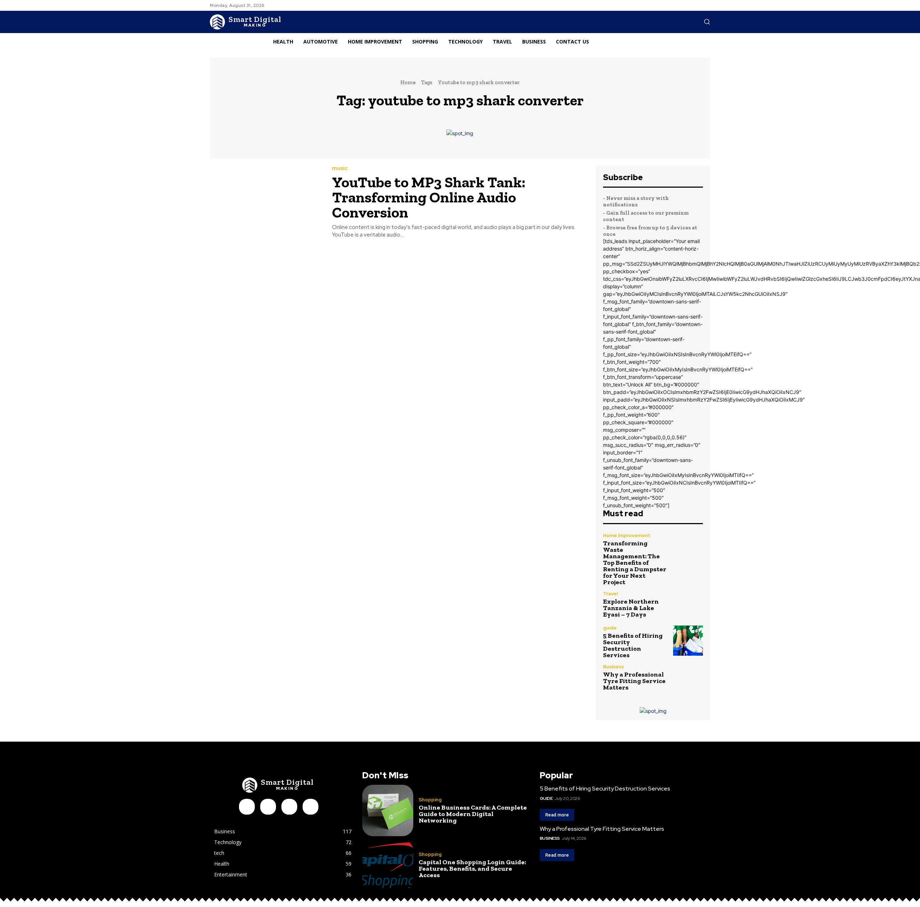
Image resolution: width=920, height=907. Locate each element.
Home (407, 82)
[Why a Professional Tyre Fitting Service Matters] (688, 677)
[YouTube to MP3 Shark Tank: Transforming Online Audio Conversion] (265, 201)
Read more (557, 814)
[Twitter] (310, 807)
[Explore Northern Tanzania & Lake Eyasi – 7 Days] (688, 604)
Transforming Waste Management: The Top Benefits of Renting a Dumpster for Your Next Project (634, 562)
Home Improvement (626, 535)
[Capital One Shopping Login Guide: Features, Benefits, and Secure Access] (387, 865)
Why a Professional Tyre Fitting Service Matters (634, 680)
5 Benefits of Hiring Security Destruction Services (633, 645)
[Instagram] (268, 807)
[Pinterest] (289, 807)
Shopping (430, 799)
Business (613, 666)
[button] (707, 21)
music (340, 168)
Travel (610, 593)
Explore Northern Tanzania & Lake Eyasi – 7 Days (631, 607)
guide (610, 628)
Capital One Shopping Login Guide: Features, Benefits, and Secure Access (472, 868)
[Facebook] (247, 807)
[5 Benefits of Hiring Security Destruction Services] (688, 640)
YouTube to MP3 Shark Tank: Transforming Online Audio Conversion (428, 197)
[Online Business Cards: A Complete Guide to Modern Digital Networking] (387, 810)
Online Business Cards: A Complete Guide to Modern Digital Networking (473, 813)
